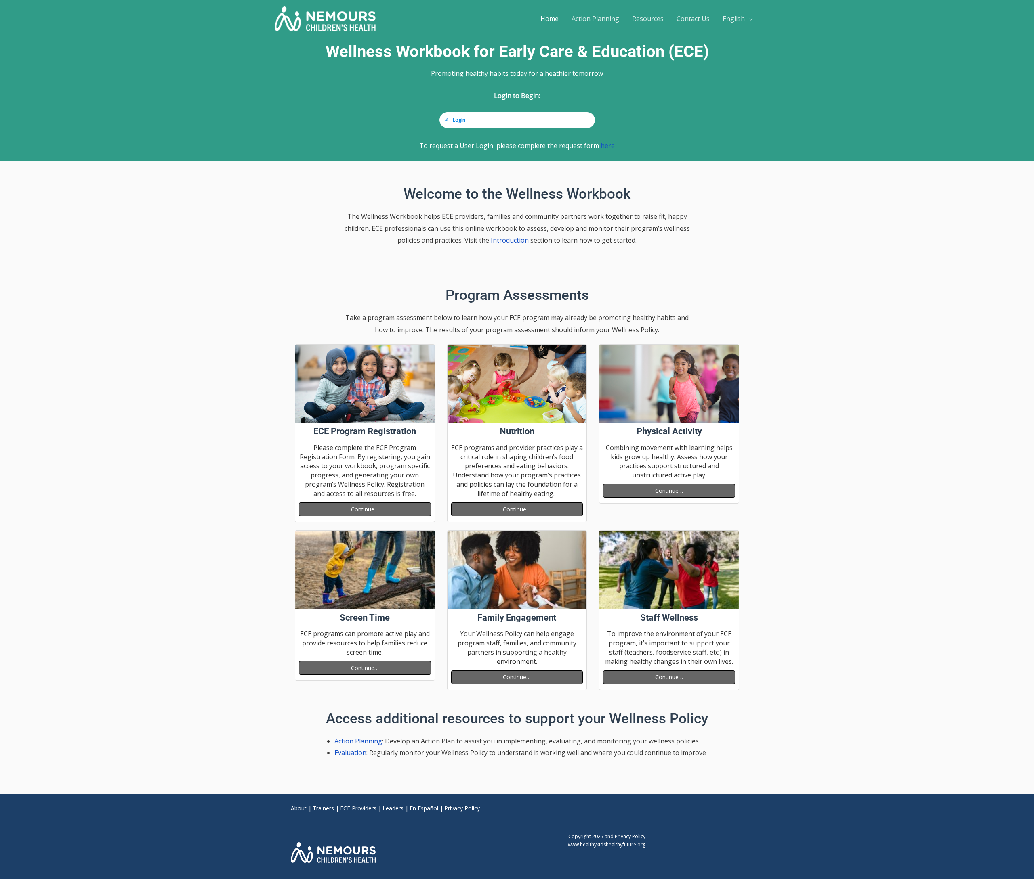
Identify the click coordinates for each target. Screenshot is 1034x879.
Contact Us (693, 18)
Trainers (323, 808)
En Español (424, 808)
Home (549, 18)
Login (459, 120)
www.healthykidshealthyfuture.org (606, 844)
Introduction (510, 240)
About (299, 808)
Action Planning (595, 18)
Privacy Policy (462, 808)
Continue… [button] (365, 509)
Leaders (393, 808)
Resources (648, 18)
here (608, 145)
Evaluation (350, 752)
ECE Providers (358, 808)
